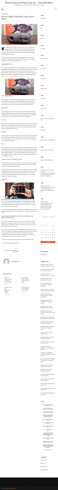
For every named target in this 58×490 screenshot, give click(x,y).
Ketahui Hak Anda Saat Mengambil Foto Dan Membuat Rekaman (47, 348)
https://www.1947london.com (47, 160)
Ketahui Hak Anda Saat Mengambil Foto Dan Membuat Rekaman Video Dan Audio (47, 434)
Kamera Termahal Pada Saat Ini (48, 430)
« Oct (41, 244)
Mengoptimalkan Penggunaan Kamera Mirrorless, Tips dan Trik (47, 317)
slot (41, 28)
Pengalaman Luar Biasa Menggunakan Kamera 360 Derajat (46, 302)
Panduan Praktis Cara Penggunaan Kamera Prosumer (7, 290)
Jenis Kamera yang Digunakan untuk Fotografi (47, 379)
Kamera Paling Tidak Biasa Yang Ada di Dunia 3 (47, 384)
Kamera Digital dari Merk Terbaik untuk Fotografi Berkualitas (46, 285)
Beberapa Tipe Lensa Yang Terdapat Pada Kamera (46, 365)
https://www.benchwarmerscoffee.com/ (15, 76)
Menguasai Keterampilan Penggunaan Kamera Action (46, 307)
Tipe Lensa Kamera (48, 450)
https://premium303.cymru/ (46, 150)
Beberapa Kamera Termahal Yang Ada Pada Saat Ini (47, 338)
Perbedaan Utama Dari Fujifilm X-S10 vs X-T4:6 (47, 342)
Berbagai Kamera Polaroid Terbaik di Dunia (46, 333)
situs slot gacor (43, 58)
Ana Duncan (20, 21)
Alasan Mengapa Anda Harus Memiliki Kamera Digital (47, 322)
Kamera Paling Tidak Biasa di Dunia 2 (47, 423)
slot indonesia (43, 88)
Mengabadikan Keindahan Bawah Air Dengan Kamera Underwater (46, 295)
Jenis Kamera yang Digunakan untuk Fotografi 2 (47, 375)
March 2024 (43, 463)
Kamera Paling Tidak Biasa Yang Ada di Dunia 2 (11, 251)
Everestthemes (12, 488)
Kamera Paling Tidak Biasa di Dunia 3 (47, 426)
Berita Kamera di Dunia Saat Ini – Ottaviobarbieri (29, 2)
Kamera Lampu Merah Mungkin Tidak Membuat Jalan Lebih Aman (47, 360)
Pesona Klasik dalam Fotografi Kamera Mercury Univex (47, 270)
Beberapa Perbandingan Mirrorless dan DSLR (46, 370)
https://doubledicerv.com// (46, 203)
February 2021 (43, 466)
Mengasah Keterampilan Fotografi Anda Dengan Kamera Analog (47, 312)
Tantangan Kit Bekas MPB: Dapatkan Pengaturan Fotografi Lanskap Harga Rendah (48, 446)
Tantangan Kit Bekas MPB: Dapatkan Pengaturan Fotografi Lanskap (47, 354)
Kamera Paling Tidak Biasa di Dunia (11, 243)
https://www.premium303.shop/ (47, 140)
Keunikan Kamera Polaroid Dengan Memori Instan (25, 289)
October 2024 (43, 460)
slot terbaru (43, 68)
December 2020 (44, 469)
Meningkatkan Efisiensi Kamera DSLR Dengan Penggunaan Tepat (47, 328)
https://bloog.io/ (44, 187)
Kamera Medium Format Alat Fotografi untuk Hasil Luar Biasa (47, 290)
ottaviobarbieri (4, 13)
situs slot (42, 38)
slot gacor (42, 48)
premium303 (24, 60)
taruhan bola (43, 18)
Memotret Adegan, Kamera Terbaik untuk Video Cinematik (47, 265)
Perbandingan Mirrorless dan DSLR (48, 438)
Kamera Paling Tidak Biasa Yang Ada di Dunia (16, 47)
